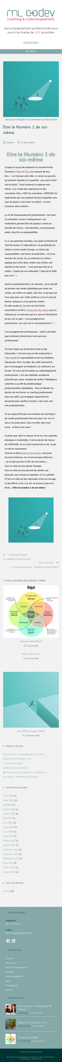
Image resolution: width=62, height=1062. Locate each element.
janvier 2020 (9, 845)
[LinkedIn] (13, 941)
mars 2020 (8, 836)
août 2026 (8, 795)
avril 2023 (8, 822)
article (6, 891)
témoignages (11, 985)
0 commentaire (36, 1013)
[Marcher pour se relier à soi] (10, 1024)
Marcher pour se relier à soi (17, 758)
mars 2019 (8, 863)
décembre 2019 (10, 849)
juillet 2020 (8, 827)
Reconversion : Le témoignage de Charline (23, 754)
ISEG (19, 172)
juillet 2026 (8, 800)
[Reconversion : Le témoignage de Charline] (10, 1009)
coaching (9, 971)
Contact (9, 989)
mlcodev (31, 42)
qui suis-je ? (11, 963)
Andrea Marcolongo (31, 453)
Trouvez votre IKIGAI (31, 641)
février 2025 (9, 809)
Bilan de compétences (16, 967)
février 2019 (9, 867)
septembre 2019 (11, 858)
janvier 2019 (9, 872)
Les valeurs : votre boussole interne (20, 776)
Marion (10, 142)
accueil (8, 958)
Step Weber (23, 1057)
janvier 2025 (9, 813)
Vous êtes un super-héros (31, 731)
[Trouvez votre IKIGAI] (10, 1039)
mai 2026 (7, 804)
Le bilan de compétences (15, 767)
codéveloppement (14, 976)
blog (7, 980)
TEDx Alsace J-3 (31, 654)
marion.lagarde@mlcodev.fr (18, 933)
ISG (27, 172)
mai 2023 (7, 818)
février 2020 (9, 840)
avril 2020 (8, 831)
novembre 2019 (10, 854)
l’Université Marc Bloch (37, 310)
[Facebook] (8, 941)
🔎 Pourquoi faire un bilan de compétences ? (25, 772)
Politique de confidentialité (31, 1052)
